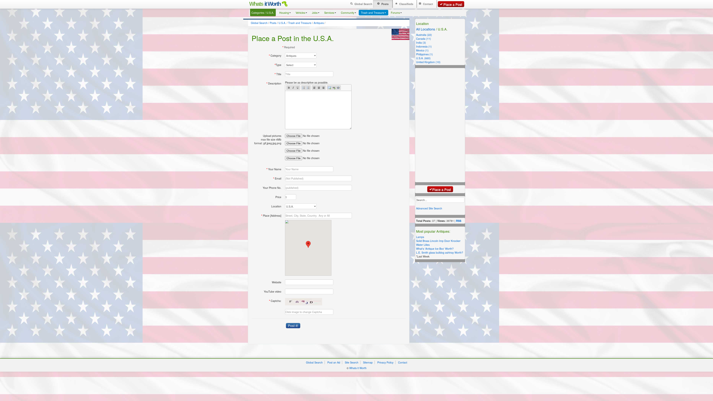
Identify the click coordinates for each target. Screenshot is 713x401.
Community (347, 12)
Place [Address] (271, 215)
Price (278, 197)
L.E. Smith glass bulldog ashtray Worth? (439, 252)
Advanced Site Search (429, 208)
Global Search (363, 4)
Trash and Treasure (372, 12)
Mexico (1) (422, 50)
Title (278, 74)
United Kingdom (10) (428, 62)
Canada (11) (423, 38)
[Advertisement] (445, 124)
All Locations (425, 29)
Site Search (351, 362)
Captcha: (275, 301)
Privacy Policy (385, 362)
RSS (458, 221)
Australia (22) (424, 35)
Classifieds (405, 4)
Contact (427, 4)
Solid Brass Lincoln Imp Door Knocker (438, 241)
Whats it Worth (358, 368)
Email (277, 178)
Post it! (293, 325)
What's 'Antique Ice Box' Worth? (435, 248)
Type (278, 65)
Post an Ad (333, 362)
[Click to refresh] (303, 301)
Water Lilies (423, 245)
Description (273, 83)
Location (276, 206)
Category (275, 55)
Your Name (273, 169)
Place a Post (452, 4)
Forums (395, 12)
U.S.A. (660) (423, 58)
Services (329, 12)
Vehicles (300, 12)
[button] (308, 244)
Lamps (420, 237)
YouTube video (272, 291)
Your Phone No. (272, 188)
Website (276, 282)
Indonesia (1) (424, 46)
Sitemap (368, 362)
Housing (284, 12)
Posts (385, 4)
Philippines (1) (424, 54)
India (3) (421, 42)
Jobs (315, 12)
